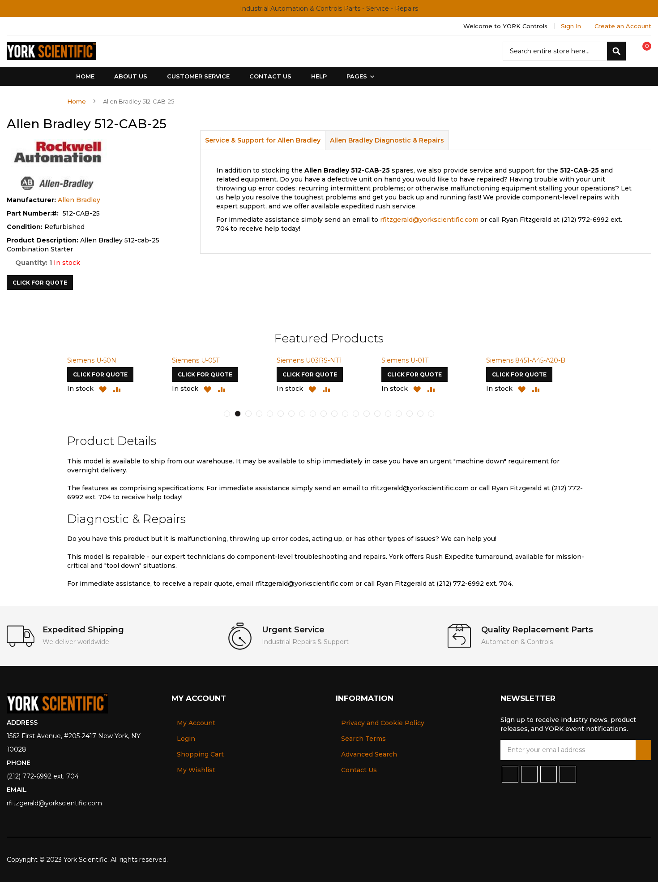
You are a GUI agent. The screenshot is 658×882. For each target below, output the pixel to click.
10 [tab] (323, 414)
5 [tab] (270, 414)
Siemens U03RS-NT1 (309, 360)
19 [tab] (420, 414)
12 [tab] (345, 414)
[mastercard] (645, 859)
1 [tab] (227, 414)
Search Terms (363, 739)
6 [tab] (281, 414)
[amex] (631, 859)
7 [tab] (291, 414)
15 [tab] (377, 414)
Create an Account (622, 26)
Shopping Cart (200, 754)
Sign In (571, 26)
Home (76, 101)
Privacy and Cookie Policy (382, 723)
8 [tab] (302, 414)
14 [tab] (366, 414)
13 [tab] (356, 414)
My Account (196, 723)
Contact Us (359, 770)
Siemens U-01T (404, 360)
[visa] (587, 859)
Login (186, 739)
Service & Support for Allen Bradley (262, 140)
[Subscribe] (643, 750)
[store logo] (51, 51)
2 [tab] (238, 414)
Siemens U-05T (195, 360)
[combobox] (564, 51)
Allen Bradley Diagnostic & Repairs (387, 140)
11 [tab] (334, 414)
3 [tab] (248, 414)
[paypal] (601, 859)
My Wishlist (196, 770)
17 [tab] (399, 414)
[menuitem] (359, 76)
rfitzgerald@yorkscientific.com (429, 220)
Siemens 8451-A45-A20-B (525, 360)
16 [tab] (388, 414)
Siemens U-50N (91, 360)
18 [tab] (409, 414)
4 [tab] (259, 414)
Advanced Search (369, 754)
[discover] (616, 859)
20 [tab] (431, 414)
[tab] (262, 140)
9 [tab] (313, 414)
